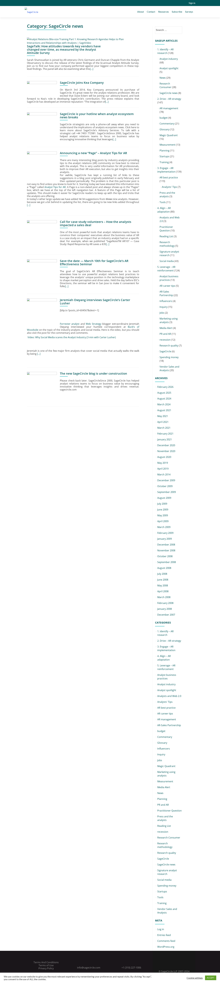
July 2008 (162, 573)
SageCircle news (169, 93)
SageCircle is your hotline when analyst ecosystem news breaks (97, 115)
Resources (163, 11)
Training (164, 162)
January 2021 (164, 439)
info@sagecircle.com (88, 967)
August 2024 (164, 398)
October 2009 (165, 486)
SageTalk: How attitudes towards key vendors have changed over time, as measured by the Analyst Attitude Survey (64, 49)
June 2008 (162, 579)
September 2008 (166, 562)
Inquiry (163, 307)
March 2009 (163, 527)
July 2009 (162, 503)
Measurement (167, 144)
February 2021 (165, 433)
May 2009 (162, 515)
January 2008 (164, 608)
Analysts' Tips (169, 187)
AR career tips (167, 285)
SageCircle (165, 351)
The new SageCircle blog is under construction (93, 373)
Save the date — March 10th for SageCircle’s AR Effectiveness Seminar (94, 262)
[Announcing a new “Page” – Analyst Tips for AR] (42, 166)
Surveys (189, 11)
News (163, 77)
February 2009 (165, 533)
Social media (167, 261)
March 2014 (163, 474)
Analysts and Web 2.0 (169, 696)
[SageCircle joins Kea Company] (42, 88)
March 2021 (163, 427)
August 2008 (164, 568)
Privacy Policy (46, 968)
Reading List (166, 236)
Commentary (167, 123)
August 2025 (164, 392)
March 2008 (163, 597)
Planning (164, 150)
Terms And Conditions (46, 962)
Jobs (162, 312)
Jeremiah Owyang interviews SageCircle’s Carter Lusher (95, 301)
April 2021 (163, 422)
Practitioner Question (169, 810)
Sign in (192, 2)
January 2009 (164, 538)
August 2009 (164, 498)
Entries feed (164, 935)
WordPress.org (165, 946)
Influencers (166, 301)
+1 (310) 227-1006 (131, 967)
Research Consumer (168, 837)
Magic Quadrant (169, 135)
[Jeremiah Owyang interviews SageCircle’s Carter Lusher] (42, 313)
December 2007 (166, 614)
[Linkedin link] (174, 964)
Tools (163, 202)
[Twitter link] (170, 964)
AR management (169, 108)
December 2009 (166, 480)
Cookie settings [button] (195, 978)
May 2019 (162, 462)
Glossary (164, 129)
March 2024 (163, 404)
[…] (91, 69)
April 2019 (163, 468)
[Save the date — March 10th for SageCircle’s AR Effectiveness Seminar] (42, 274)
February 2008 (165, 603)
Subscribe (177, 11)
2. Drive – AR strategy (169, 99)
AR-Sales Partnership (169, 725)
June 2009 (162, 509)
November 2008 (166, 550)
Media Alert (166, 328)
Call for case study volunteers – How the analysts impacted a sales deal (95, 223)
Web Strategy (93, 323)
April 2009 (163, 521)
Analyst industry (169, 59)
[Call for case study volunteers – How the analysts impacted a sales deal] (42, 235)
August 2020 (164, 457)
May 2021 (162, 416)
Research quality (169, 345)
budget (164, 117)
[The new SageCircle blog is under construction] (42, 386)
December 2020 (166, 445)
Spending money (169, 357)
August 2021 (164, 410)
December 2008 (166, 544)
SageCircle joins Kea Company (82, 83)
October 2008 (165, 556)
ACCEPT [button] (210, 978)
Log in (160, 929)
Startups (164, 156)
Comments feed (166, 941)
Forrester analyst (69, 323)
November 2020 (166, 451)
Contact (151, 11)
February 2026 (165, 387)
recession (165, 339)
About (140, 11)
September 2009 (166, 492)
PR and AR (165, 334)
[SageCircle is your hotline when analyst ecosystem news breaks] (42, 127)
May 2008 (162, 585)
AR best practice (169, 177)
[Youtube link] (178, 964)
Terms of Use (46, 965)
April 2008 (163, 591)
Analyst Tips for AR (55, 187)
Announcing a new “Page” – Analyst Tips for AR (93, 153)
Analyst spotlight (169, 68)
